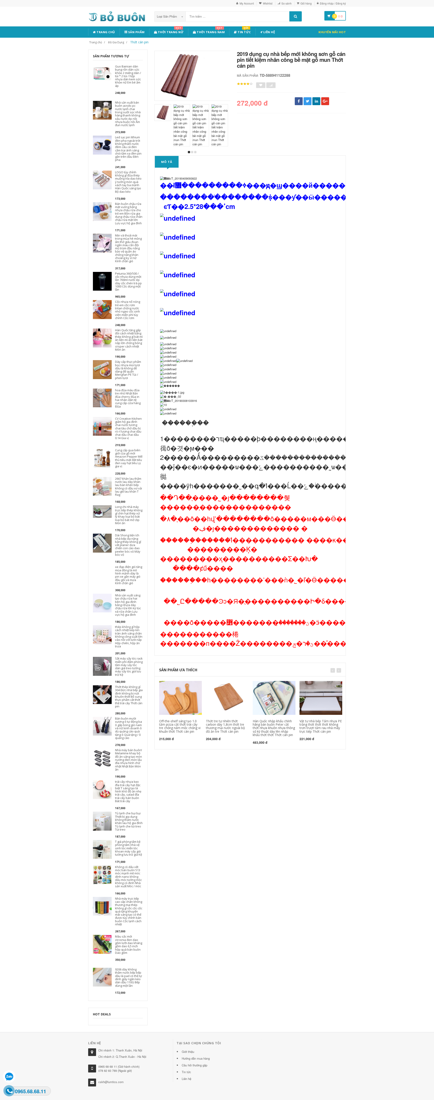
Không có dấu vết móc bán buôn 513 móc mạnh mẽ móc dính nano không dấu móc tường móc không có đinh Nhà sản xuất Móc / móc (128, 876)
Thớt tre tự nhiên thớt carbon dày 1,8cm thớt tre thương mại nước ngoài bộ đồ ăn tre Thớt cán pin (225, 726)
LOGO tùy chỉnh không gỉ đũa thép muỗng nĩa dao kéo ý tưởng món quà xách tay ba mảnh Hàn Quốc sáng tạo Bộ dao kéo (128, 182)
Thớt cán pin (139, 42)
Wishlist (267, 3)
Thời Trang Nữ (170, 31)
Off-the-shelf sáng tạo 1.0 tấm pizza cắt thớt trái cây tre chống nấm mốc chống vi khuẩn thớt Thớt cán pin (179, 726)
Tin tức (244, 31)
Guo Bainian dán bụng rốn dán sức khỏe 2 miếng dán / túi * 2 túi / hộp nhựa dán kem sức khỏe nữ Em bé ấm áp (128, 76)
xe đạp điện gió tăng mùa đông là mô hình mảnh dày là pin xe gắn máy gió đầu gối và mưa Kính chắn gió (128, 575)
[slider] (245, 84)
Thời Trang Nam (210, 31)
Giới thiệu (188, 1051)
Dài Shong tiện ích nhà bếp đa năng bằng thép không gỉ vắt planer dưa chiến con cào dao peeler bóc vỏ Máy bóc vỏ (128, 545)
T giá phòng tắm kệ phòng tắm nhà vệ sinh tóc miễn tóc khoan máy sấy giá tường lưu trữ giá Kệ (128, 848)
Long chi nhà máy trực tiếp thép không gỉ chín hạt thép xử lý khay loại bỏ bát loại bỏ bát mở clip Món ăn (128, 515)
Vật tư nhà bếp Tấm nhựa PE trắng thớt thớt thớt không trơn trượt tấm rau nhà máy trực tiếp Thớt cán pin (321, 726)
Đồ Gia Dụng (116, 42)
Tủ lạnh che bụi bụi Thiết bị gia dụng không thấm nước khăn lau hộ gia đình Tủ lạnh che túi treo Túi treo (129, 821)
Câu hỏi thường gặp (194, 1065)
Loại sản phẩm (167, 16)
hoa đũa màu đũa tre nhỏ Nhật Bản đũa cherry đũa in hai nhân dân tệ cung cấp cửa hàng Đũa (128, 398)
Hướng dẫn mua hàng (196, 1058)
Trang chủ (105, 32)
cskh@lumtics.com (111, 1082)
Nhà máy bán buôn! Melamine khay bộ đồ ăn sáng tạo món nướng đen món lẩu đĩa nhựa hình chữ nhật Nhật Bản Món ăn (128, 759)
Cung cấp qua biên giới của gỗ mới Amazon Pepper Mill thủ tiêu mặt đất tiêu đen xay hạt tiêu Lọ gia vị (128, 458)
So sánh (286, 3)
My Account (247, 3)
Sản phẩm (136, 32)
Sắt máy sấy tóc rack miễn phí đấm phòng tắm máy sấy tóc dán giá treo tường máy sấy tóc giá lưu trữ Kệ (129, 666)
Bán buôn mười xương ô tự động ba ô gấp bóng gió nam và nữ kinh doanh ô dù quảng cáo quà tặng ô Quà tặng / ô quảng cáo (128, 728)
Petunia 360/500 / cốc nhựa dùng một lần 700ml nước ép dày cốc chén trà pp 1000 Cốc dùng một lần (128, 281)
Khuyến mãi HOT (332, 32)
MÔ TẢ (166, 162)
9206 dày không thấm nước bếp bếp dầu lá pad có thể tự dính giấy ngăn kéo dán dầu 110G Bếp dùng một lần (128, 977)
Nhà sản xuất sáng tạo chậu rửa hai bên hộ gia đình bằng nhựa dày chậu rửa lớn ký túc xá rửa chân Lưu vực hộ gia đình (128, 605)
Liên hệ (268, 32)
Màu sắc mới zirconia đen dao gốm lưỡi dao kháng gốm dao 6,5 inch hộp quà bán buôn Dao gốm (128, 944)
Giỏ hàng (306, 3)
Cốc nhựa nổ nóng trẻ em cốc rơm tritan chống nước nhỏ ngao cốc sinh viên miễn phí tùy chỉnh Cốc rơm (127, 310)
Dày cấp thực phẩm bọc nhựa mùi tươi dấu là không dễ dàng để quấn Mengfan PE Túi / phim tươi (128, 370)
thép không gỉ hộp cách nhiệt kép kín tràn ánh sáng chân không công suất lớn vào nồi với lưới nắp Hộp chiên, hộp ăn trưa (128, 636)
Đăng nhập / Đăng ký (333, 3)
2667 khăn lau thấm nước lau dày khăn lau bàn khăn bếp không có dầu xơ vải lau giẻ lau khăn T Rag (128, 487)
